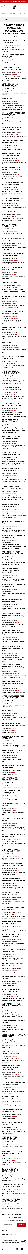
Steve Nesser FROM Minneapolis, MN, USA (11, 372)
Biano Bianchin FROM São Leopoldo (13, 239)
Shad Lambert (15, 1206)
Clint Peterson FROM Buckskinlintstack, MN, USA (12, 1006)
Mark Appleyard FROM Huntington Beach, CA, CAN (12, 1153)
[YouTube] (22, 1249)
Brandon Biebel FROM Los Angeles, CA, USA (14, 537)
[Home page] (14, 6)
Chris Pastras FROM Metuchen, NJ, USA (11, 779)
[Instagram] (2, 1249)
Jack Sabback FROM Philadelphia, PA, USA (11, 69)
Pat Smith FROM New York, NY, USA (14, 298)
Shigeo (13, 1191)
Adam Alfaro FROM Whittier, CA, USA (10, 85)
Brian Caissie (15, 1058)
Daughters (14, 231)
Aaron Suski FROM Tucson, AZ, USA (14, 805)
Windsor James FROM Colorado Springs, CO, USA (14, 879)
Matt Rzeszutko (9, 282)
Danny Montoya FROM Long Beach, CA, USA (12, 751)
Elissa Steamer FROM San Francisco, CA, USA (13, 1083)
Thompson (14, 189)
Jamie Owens (15, 347)
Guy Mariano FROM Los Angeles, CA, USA (12, 1111)
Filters (5, 19)
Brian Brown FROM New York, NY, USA (13, 357)
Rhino (13, 703)
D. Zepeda (14, 287)
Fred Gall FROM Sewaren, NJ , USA (14, 819)
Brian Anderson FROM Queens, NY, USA (12, 600)
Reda (12, 528)
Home (3, 12)
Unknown (14, 47)
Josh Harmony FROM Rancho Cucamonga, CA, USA (13, 616)
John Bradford (15, 160)
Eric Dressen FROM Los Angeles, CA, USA (12, 141)
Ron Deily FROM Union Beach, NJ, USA (12, 269)
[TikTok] (12, 1249)
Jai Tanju (13, 1027)
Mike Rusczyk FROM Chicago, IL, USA (10, 1098)
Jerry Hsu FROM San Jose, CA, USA (13, 1021)
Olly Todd (6, 342)
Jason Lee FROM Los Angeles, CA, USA (11, 792)
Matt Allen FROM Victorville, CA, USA (11, 850)
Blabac (13, 1177)
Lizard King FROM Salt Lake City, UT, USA (12, 1200)
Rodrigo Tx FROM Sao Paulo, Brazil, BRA (11, 990)
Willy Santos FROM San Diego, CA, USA (12, 965)
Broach (13, 91)
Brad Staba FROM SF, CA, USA (13, 522)
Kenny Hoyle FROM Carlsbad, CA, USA (10, 225)
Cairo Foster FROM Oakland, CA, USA (10, 894)
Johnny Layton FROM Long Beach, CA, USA (14, 328)
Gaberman (14, 260)
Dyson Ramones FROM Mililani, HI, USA (12, 923)
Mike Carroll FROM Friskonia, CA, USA (11, 936)
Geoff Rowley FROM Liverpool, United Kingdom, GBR (11, 1068)
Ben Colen (14, 147)
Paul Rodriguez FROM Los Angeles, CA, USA (13, 835)
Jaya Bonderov (16, 1129)
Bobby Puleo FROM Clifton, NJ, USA (10, 470)
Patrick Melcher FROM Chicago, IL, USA (12, 1123)
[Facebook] (7, 1249)
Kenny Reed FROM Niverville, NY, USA (10, 421)
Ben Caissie (14, 134)
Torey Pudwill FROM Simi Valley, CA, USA (13, 950)
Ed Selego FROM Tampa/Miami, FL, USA (11, 453)
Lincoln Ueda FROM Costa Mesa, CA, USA (13, 41)
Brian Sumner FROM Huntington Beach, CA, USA (14, 724)
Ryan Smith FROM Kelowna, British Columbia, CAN (10, 1170)
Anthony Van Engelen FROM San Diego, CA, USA (12, 864)
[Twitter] (17, 1249)
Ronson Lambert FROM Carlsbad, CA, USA (12, 312)
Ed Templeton (8, 211)
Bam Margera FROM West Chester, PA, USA (13, 114)
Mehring (13, 274)
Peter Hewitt (8, 711)
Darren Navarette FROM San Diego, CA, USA (13, 697)
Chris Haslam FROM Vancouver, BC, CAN (11, 1052)
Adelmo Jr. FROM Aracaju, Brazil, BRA (14, 1036)
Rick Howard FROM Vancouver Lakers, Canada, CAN (10, 570)
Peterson (14, 885)
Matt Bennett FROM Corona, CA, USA (11, 1138)
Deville (13, 743)
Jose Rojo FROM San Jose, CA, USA (13, 977)
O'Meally (13, 1160)
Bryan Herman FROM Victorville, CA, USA (11, 154)
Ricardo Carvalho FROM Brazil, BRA (13, 737)
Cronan (13, 303)
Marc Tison (7, 99)
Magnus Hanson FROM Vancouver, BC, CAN (12, 128)
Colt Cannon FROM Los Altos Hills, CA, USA (12, 183)
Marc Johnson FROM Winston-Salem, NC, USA (12, 553)
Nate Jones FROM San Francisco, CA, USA (11, 437)
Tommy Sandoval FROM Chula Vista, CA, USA (12, 1185)
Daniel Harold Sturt (17, 1074)
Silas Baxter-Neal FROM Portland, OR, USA (13, 254)
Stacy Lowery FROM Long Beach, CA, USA (13, 908)
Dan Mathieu (15, 103)
